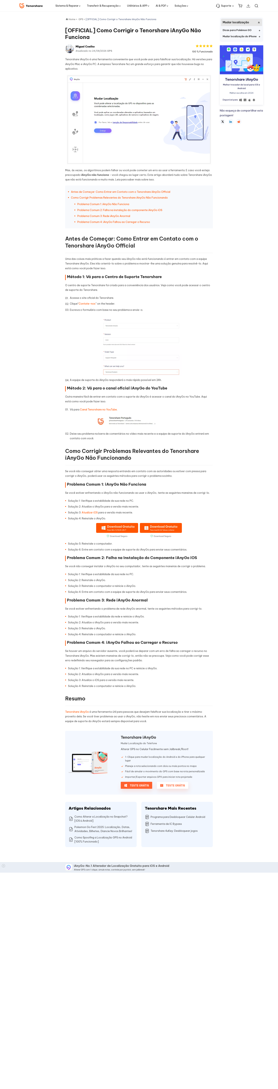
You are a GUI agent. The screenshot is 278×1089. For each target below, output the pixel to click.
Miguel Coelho (85, 46)
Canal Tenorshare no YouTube (98, 409)
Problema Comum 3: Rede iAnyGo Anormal (103, 216)
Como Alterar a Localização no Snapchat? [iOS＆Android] (101, 818)
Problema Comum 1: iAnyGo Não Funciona (103, 204)
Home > (73, 19)
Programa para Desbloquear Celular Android (178, 817)
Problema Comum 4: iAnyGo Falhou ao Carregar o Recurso (113, 222)
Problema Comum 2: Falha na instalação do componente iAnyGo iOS (119, 210)
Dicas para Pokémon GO (237, 30)
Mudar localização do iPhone (240, 36)
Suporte (226, 5)
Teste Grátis (139, 785)
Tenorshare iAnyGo (77, 711)
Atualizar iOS (90, 512)
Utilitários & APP (137, 5)
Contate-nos (87, 303)
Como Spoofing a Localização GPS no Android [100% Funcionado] (103, 839)
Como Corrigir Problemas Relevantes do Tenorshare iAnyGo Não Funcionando (119, 197)
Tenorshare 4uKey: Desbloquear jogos (174, 831)
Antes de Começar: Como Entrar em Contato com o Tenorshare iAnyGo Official (120, 191)
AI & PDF (161, 5)
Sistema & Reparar (66, 5)
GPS (109, 50)
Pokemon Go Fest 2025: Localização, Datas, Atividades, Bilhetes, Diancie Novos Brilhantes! (103, 829)
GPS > (82, 19)
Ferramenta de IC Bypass (166, 824)
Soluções (180, 5)
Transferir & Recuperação (103, 5)
